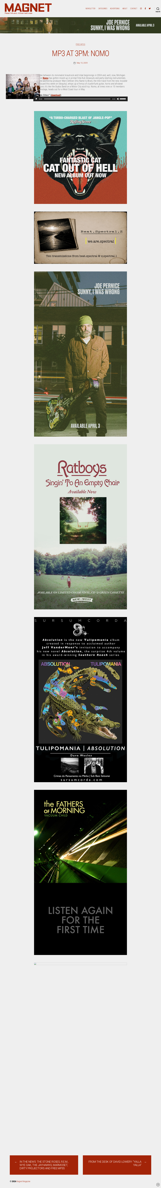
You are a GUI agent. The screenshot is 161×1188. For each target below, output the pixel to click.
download (55, 95)
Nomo (45, 78)
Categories (102, 8)
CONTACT (133, 8)
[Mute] (118, 99)
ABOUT (124, 8)
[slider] (123, 99)
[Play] (36, 99)
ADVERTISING (114, 8)
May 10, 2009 (82, 63)
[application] (80, 99)
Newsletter (90, 8)
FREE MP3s (80, 44)
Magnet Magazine (23, 1181)
